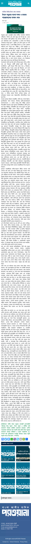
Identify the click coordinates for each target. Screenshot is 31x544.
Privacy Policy (23, 541)
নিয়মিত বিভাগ (10, 11)
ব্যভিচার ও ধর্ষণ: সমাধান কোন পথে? (7, 476)
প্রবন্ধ (14, 11)
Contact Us (6, 541)
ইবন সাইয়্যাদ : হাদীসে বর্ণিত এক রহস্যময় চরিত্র (7, 459)
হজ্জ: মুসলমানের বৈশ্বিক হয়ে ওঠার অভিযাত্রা (22, 492)
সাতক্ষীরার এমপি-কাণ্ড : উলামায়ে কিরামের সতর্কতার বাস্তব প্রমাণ (22, 459)
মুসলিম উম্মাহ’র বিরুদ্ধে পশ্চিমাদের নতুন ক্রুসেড (21, 476)
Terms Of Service (14, 541)
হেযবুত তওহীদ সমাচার (6, 493)
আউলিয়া (4, 11)
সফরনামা (18, 11)
